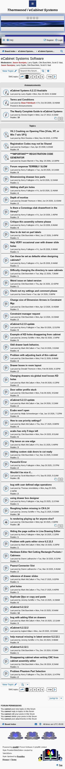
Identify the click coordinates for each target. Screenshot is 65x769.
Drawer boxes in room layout (25, 365)
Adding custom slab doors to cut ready (31, 451)
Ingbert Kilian (26, 631)
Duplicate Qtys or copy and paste (28, 596)
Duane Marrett (27, 161)
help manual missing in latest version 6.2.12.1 (35, 636)
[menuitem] (9, 40)
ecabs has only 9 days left (24, 431)
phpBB (15, 747)
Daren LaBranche (28, 559)
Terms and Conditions (22, 99)
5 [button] (42, 76)
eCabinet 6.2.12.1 (19, 647)
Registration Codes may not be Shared (31, 143)
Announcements (25, 106)
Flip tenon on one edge (22, 441)
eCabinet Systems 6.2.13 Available (28, 90)
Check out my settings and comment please (33, 291)
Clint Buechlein (45, 62)
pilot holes (16, 586)
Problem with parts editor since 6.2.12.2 (31, 541)
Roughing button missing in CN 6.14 (29, 508)
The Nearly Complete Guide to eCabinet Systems (36, 111)
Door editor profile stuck (23, 389)
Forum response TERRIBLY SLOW (28, 166)
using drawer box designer (24, 498)
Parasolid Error (18, 462)
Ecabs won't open (19, 410)
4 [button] (38, 76)
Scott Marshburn (28, 476)
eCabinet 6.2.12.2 (19, 607)
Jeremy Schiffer (27, 338)
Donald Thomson (28, 201)
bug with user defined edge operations (31, 484)
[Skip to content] (32, 3)
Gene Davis (26, 294)
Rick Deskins (26, 138)
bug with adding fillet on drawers (28, 617)
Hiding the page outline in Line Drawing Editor (35, 531)
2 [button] (30, 76)
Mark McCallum (27, 348)
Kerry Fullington (27, 170)
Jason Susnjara (19, 62)
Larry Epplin (33, 62)
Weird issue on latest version (25, 280)
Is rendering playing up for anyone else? (32, 518)
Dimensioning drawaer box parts (27, 177)
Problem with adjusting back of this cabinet (33, 355)
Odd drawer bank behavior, (24, 344)
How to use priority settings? (25, 420)
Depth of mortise (19, 197)
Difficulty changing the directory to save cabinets (36, 270)
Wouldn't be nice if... (21, 472)
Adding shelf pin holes (22, 187)
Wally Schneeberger (29, 414)
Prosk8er (21, 756)
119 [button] (49, 76)
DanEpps (25, 147)
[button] (21, 77)
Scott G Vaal (57, 62)
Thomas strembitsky (29, 488)
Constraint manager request (25, 313)
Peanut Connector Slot (22, 565)
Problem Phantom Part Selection (28, 671)
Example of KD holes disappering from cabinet (35, 334)
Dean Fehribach (28, 103)
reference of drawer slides (24, 576)
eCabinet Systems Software (22, 58)
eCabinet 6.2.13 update (22, 324)
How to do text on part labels (25, 232)
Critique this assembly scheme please (30, 221)
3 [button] (34, 76)
